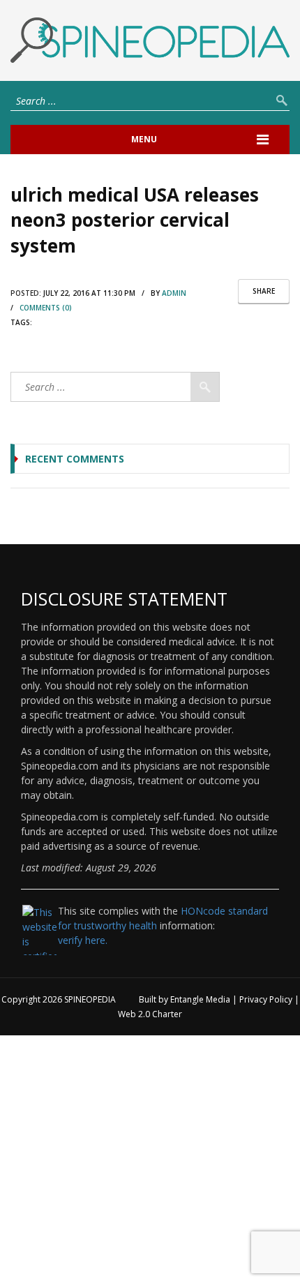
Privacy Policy (265, 999)
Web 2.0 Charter (150, 1014)
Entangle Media (200, 999)
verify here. (82, 940)
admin (174, 293)
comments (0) (46, 308)
